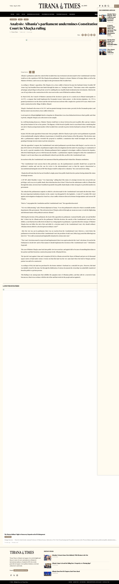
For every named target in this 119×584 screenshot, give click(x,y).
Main (20, 19)
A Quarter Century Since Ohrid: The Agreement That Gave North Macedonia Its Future (111, 30)
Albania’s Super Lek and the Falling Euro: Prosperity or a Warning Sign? (71, 563)
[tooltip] (99, 5)
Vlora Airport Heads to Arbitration (111, 51)
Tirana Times (14, 32)
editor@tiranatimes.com (20, 570)
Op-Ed (26, 19)
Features (13, 19)
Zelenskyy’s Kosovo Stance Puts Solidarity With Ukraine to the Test (70, 555)
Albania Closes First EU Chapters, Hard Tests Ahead (66, 571)
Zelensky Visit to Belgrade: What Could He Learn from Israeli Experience (111, 17)
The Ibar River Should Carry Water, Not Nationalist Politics (112, 42)
